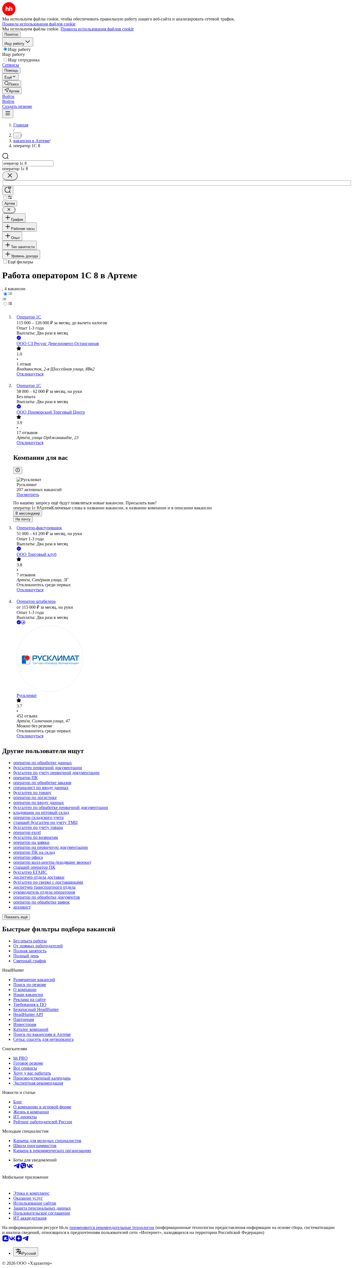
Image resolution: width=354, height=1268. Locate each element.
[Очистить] (10, 175)
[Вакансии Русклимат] (182, 659)
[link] (11, 83)
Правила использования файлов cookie (97, 29)
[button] (8, 96)
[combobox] (27, 163)
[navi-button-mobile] (7, 113)
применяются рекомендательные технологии (111, 1227)
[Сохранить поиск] (7, 190)
